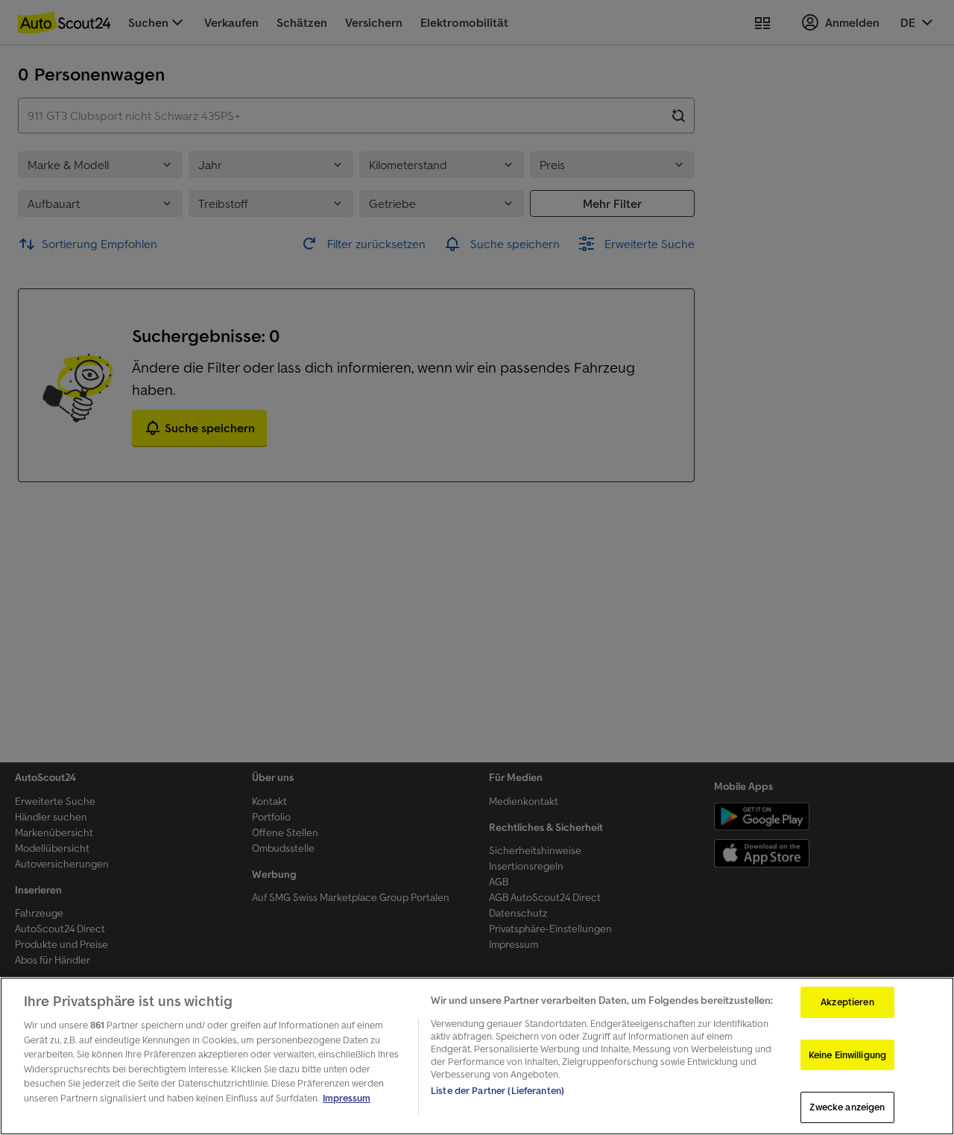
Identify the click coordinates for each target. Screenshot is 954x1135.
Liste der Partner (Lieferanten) (497, 1090)
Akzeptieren (847, 1002)
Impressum (346, 1098)
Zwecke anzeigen (847, 1107)
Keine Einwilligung (847, 1055)
